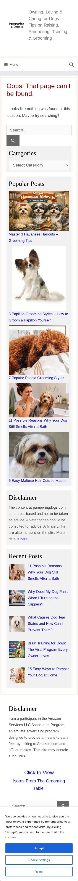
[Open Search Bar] (71, 64)
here (24, 539)
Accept (39, 848)
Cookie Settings (39, 860)
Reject (39, 871)
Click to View (39, 772)
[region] (39, 844)
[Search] (13, 140)
